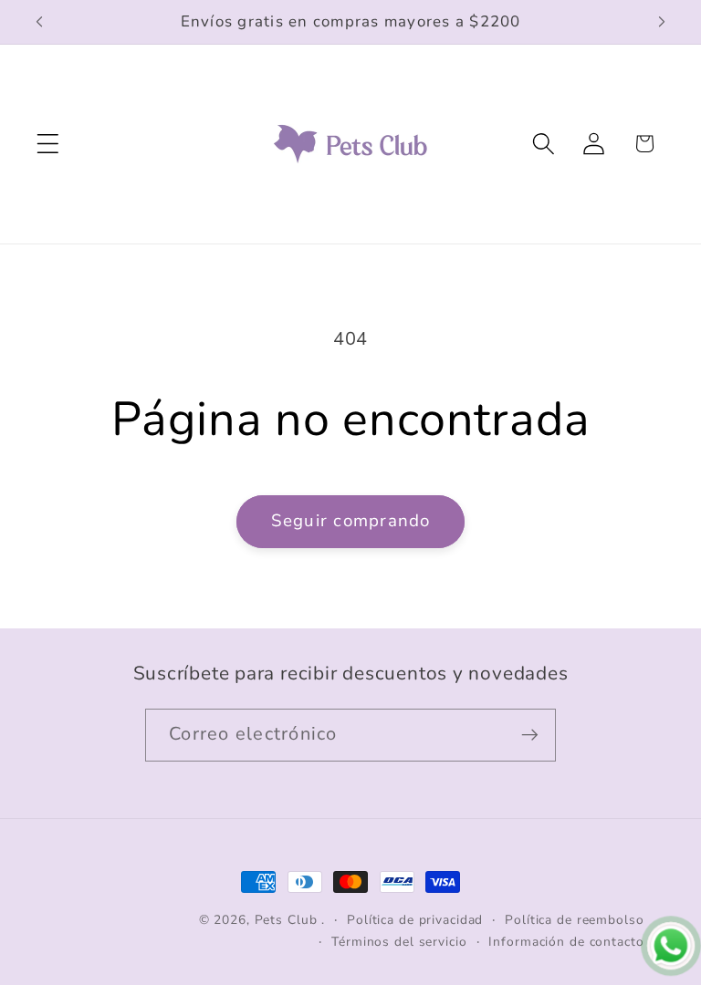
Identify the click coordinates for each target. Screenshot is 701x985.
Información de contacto (565, 941)
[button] (48, 144)
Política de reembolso (574, 919)
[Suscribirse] (530, 735)
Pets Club (286, 919)
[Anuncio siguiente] (662, 22)
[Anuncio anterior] (39, 22)
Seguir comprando (351, 521)
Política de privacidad (415, 919)
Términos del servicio (398, 941)
